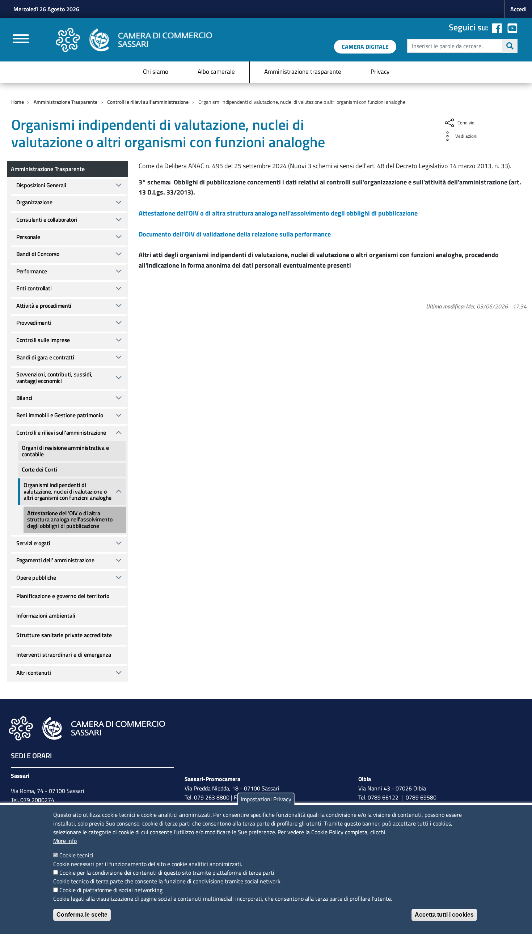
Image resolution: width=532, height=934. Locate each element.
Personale (28, 237)
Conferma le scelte (81, 915)
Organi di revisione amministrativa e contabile (65, 451)
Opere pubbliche (36, 577)
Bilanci (24, 397)
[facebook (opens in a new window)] (497, 27)
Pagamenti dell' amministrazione (55, 560)
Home (17, 102)
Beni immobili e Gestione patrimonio (59, 415)
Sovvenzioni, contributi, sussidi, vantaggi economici (54, 377)
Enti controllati (33, 288)
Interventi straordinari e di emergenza (63, 654)
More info (65, 840)
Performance (31, 271)
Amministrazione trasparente (302, 71)
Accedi (518, 9)
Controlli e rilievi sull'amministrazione (148, 102)
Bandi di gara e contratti (45, 357)
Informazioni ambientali (45, 615)
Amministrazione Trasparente (65, 102)
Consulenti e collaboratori (46, 219)
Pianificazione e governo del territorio (62, 596)
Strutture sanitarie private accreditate (64, 635)
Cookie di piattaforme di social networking (110, 890)
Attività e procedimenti (43, 305)
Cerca (510, 46)
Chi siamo (155, 71)
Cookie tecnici (76, 855)
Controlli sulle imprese (43, 340)
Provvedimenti (33, 322)
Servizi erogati (33, 543)
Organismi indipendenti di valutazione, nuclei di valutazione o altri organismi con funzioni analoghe (67, 491)
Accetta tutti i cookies (444, 915)
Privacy (380, 71)
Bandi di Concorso (37, 254)
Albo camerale (216, 71)
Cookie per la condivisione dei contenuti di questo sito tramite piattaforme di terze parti (166, 872)
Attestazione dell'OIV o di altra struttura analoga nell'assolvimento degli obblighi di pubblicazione (278, 213)
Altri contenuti (33, 672)
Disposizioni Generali (41, 185)
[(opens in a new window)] (512, 27)
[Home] (134, 40)
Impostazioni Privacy (266, 799)
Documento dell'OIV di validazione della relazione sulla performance (235, 234)
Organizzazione (34, 202)
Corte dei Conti (39, 469)
